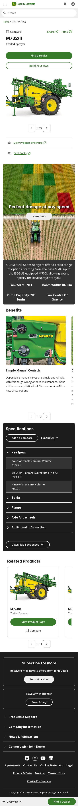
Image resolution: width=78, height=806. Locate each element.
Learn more (39, 216)
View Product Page (33, 622)
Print (65, 31)
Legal (69, 765)
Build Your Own (39, 65)
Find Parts (20, 153)
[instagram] (35, 758)
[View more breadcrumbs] (14, 21)
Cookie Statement (51, 765)
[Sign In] (73, 4)
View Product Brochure (28, 142)
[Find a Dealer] (65, 4)
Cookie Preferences (39, 781)
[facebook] (27, 758)
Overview (12, 801)
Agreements (12, 765)
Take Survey (39, 702)
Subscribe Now (39, 679)
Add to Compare (22, 438)
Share (50, 31)
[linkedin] (51, 758)
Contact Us (30, 765)
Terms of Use (56, 773)
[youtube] (43, 758)
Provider (40, 773)
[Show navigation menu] (5, 4)
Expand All (47, 438)
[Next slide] (46, 128)
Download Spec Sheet (25, 544)
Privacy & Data (22, 773)
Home (6, 21)
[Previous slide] (31, 128)
